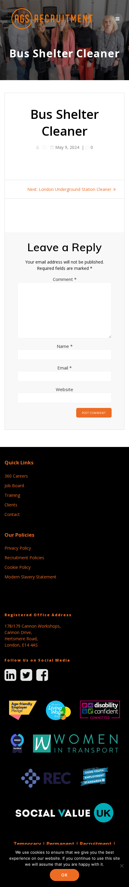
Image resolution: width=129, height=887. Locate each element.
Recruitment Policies (24, 557)
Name (65, 346)
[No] (121, 866)
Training (12, 495)
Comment (64, 279)
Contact (12, 514)
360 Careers (16, 476)
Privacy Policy (17, 548)
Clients (10, 505)
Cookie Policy (17, 567)
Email (64, 368)
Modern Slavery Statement (30, 577)
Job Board (14, 485)
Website (64, 389)
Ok (64, 875)
